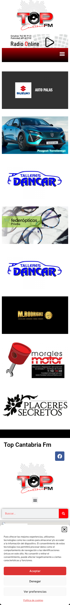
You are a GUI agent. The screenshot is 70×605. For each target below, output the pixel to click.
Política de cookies (33, 600)
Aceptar (35, 571)
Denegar (35, 581)
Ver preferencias (35, 591)
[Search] (63, 513)
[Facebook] (59, 456)
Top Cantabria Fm (27, 444)
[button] (64, 529)
